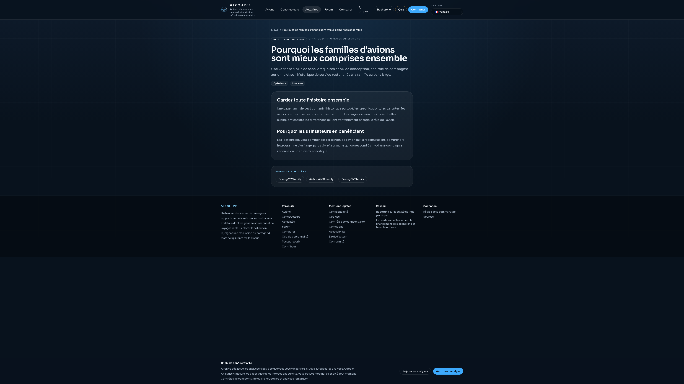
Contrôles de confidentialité (347, 221)
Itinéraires (297, 83)
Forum (329, 9)
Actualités (311, 9)
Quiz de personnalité (295, 236)
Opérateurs (279, 83)
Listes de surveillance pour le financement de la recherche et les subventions (395, 224)
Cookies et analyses (281, 378)
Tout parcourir (291, 241)
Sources (428, 216)
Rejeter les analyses (415, 371)
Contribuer (418, 9)
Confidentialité (338, 211)
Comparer (345, 9)
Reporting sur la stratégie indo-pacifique (396, 213)
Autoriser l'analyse (448, 371)
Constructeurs (290, 9)
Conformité (336, 241)
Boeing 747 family (352, 179)
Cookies (334, 216)
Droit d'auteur (338, 236)
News (275, 29)
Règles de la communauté (439, 211)
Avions (269, 9)
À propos (363, 9)
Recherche (384, 9)
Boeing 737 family (290, 179)
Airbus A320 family (321, 179)
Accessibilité (337, 231)
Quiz (401, 9)
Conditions (336, 226)
